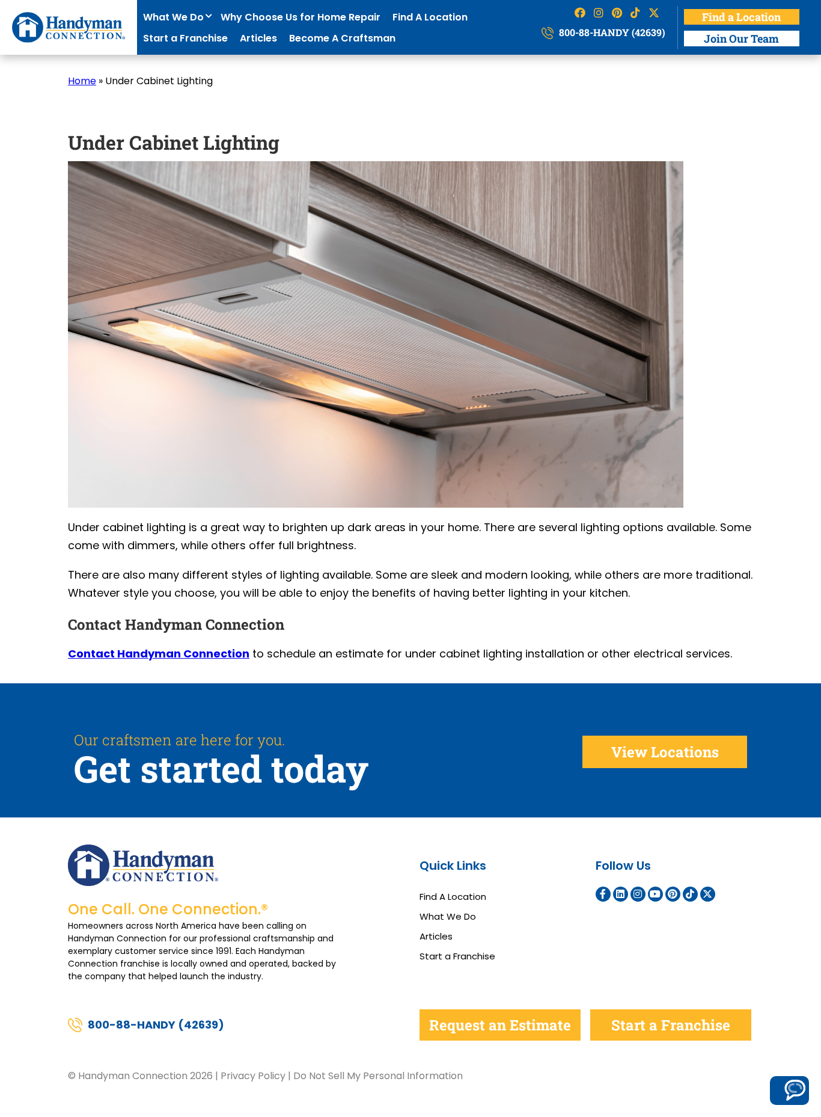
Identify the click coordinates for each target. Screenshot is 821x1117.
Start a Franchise (185, 38)
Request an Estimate (500, 1025)
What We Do (176, 17)
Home (82, 81)
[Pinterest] (672, 894)
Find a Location (741, 17)
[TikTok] (690, 894)
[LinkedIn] (620, 894)
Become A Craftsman (342, 38)
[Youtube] (655, 894)
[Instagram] (638, 894)
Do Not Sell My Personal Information (378, 1076)
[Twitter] (707, 894)
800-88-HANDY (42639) (611, 32)
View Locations (665, 752)
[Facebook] (603, 894)
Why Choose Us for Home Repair (300, 17)
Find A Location (430, 17)
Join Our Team (741, 38)
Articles (258, 38)
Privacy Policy (253, 1076)
